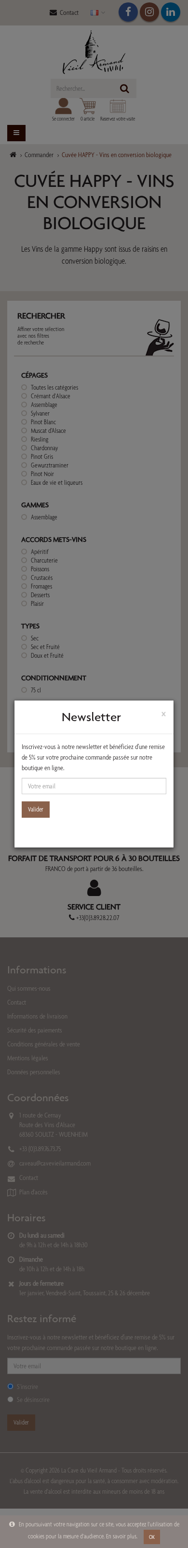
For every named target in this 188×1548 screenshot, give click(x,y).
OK (152, 1537)
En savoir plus (121, 1536)
